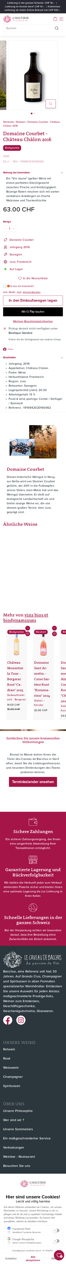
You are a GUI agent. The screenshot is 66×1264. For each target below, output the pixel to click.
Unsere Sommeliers (18, 1129)
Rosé (6, 1058)
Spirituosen (11, 1086)
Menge (7, 222)
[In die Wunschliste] (27, 633)
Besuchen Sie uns (16, 1166)
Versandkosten (32, 292)
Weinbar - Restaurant (19, 1156)
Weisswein (11, 1067)
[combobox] (33, 28)
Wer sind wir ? (13, 1120)
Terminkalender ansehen (33, 782)
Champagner (13, 1077)
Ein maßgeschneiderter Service (27, 1138)
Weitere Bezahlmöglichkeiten (33, 321)
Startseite (8, 122)
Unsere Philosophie (18, 1111)
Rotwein (20, 122)
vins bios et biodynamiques (25, 617)
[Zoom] (51, 104)
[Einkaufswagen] (55, 19)
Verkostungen (13, 1147)
